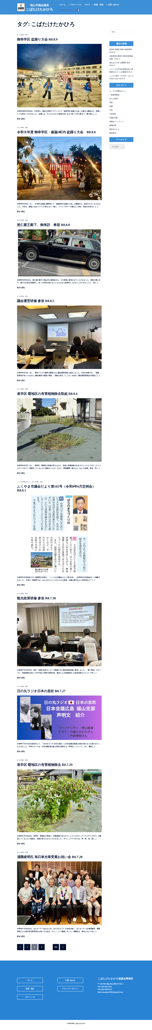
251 (55, 947)
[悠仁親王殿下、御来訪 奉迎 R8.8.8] (59, 253)
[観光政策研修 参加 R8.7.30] (59, 634)
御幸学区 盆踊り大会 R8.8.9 (37, 39)
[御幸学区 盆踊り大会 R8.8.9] (59, 75)
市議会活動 (113, 118)
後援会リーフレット (116, 121)
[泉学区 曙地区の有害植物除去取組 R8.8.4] (59, 430)
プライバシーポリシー (70, 989)
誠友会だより (114, 129)
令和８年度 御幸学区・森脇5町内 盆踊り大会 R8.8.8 (56, 132)
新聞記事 (112, 125)
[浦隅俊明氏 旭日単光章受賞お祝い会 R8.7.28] (59, 893)
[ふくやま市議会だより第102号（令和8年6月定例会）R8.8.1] (59, 534)
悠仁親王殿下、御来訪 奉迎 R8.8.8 (43, 225)
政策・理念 (99, 5)
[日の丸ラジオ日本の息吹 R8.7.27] (59, 718)
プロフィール (75, 5)
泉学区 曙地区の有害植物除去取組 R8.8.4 (47, 394)
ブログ (87, 5)
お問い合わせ (113, 5)
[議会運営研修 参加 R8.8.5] (59, 337)
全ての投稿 (20, 34)
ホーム (63, 5)
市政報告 (112, 114)
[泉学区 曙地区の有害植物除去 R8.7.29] (59, 800)
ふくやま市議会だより (24, 482)
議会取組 (112, 133)
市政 (41, 482)
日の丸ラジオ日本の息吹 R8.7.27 (41, 691)
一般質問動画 (114, 95)
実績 (26, 389)
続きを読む (21, 119)
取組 (26, 34)
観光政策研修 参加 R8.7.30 (36, 598)
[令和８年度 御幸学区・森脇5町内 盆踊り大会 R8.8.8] (59, 168)
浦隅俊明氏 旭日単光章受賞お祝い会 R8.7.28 (50, 857)
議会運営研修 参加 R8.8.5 (35, 301)
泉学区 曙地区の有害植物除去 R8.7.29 (44, 765)
